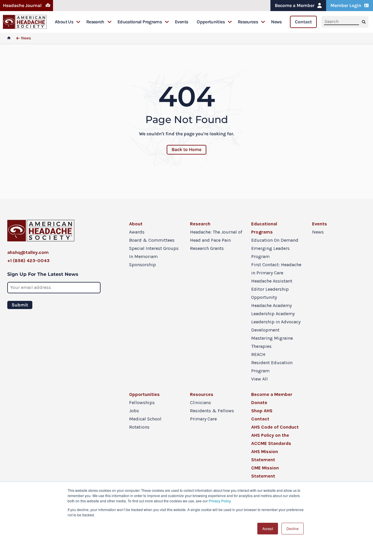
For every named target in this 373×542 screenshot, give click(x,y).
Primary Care (203, 419)
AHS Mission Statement (264, 455)
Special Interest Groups (154, 248)
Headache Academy (271, 305)
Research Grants (207, 248)
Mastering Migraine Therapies (272, 342)
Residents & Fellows (212, 410)
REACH (258, 354)
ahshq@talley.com (28, 252)
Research (95, 21)
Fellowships (142, 402)
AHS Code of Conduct (275, 427)
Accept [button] (267, 528)
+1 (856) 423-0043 (28, 260)
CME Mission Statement (265, 472)
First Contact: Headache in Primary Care (276, 269)
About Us (64, 21)
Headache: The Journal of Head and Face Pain (216, 236)
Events (181, 21)
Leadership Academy (273, 313)
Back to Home (186, 149)
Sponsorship (142, 264)
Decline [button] (292, 528)
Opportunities (211, 21)
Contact (303, 21)
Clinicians (200, 402)
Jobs (134, 410)
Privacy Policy (220, 500)
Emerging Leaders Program (270, 252)
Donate (259, 402)
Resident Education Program (272, 366)
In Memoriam (143, 256)
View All (259, 379)
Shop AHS (261, 410)
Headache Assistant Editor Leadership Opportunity (271, 289)
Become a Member (294, 5)
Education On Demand (274, 240)
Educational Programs (139, 21)
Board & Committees (152, 240)
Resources (248, 21)
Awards (137, 232)
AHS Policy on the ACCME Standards (271, 439)
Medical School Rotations (145, 423)
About (135, 224)
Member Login (345, 5)
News (276, 21)
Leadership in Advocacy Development (275, 326)
